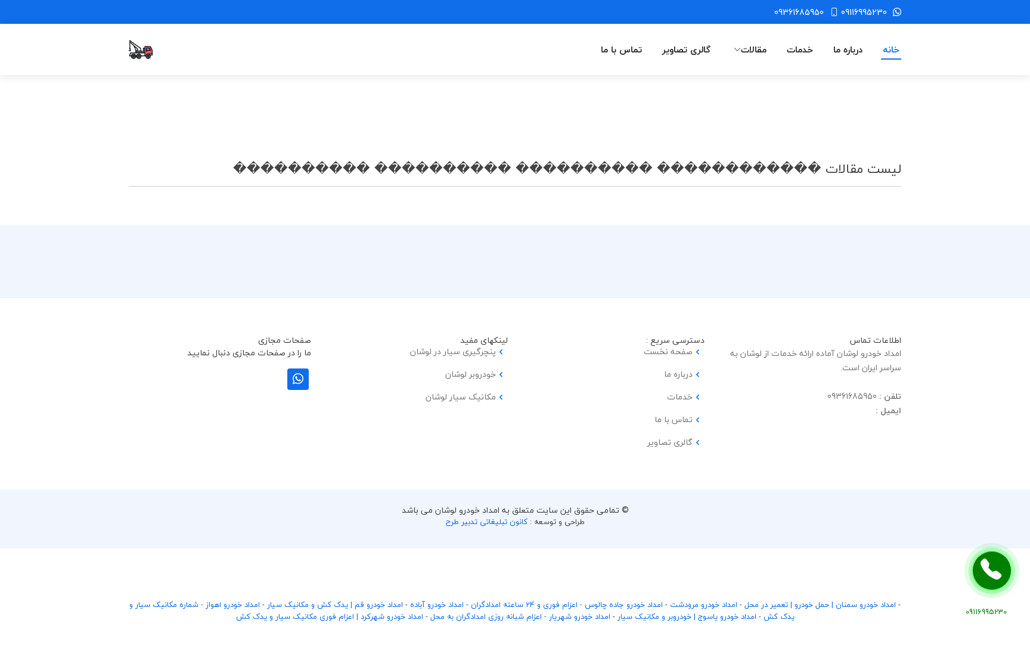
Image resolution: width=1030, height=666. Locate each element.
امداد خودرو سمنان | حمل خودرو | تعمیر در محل (820, 604)
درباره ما (848, 50)
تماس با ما (621, 50)
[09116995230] (992, 571)
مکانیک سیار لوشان (461, 397)
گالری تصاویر (686, 50)
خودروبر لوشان (470, 374)
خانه (891, 50)
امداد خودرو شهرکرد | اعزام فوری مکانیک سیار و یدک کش (329, 616)
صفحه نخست (668, 352)
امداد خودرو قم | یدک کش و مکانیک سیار (335, 604)
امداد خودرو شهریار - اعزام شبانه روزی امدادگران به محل (520, 616)
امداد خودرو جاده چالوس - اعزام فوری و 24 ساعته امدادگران (567, 604)
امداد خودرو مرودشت (703, 604)
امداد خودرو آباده (437, 604)
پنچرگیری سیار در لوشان (453, 352)
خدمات (800, 50)
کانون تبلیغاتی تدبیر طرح (487, 521)
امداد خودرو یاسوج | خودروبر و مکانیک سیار (687, 616)
